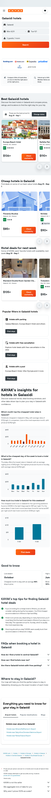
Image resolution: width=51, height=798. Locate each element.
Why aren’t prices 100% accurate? (18, 791)
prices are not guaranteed (12, 775)
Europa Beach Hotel (12, 142)
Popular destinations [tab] (28, 715)
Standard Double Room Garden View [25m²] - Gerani (19, 280)
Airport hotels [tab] (10, 715)
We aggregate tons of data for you (18, 787)
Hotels (15, 753)
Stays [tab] (43, 715)
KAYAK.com (6, 753)
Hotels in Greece (39, 753)
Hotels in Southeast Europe (33, 755)
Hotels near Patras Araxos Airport (19, 736)
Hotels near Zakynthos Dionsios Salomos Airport (24, 732)
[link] (11, 331)
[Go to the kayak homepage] (15, 10)
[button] (4, 10)
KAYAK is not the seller (13, 782)
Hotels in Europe (25, 753)
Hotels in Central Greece (14, 755)
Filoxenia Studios (10, 213)
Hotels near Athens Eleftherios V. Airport (21, 729)
